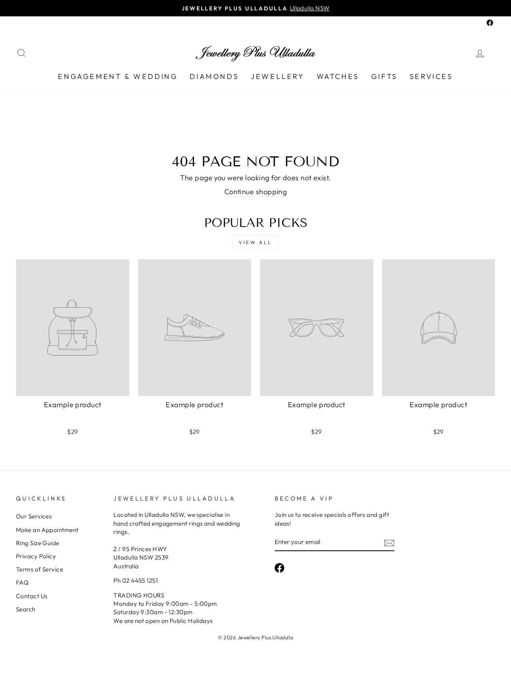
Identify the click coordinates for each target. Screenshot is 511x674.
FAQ (22, 582)
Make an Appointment (47, 530)
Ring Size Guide (37, 543)
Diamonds (214, 76)
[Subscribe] (389, 542)
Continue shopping (255, 191)
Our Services (33, 516)
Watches (338, 76)
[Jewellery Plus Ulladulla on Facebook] (279, 568)
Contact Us (32, 596)
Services (431, 76)
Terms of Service (39, 569)
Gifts (384, 76)
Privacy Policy (36, 556)
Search (26, 609)
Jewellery (277, 76)
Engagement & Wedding (118, 76)
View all (255, 242)
